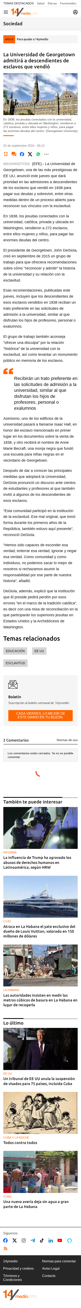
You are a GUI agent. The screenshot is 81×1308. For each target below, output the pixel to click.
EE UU (39, 651)
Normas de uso (67, 740)
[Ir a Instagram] (24, 1240)
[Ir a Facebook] (6, 1240)
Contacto (48, 1276)
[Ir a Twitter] (15, 1240)
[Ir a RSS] (6, 1248)
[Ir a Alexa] (70, 1240)
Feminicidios (68, 3)
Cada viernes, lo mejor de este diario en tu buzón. (40, 715)
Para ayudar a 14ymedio (32, 39)
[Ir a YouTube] (61, 1240)
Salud (40, 3)
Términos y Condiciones (12, 1277)
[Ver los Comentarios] (14, 154)
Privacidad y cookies (18, 1268)
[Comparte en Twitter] (30, 154)
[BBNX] (20, 1294)
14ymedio (10, 1261)
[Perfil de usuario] (75, 12)
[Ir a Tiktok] (42, 1240)
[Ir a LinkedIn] (51, 1240)
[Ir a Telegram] (34, 1240)
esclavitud (15, 663)
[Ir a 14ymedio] (24, 12)
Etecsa (52, 3)
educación (15, 651)
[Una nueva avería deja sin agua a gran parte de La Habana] (40, 1172)
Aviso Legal (51, 1268)
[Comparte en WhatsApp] (38, 154)
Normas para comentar (59, 1261)
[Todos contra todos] (40, 1113)
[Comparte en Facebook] (22, 154)
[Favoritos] (6, 154)
